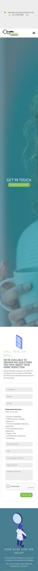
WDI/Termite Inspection (16, 436)
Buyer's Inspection (14, 416)
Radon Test (11, 433)
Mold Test (11, 438)
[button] (34, 33)
